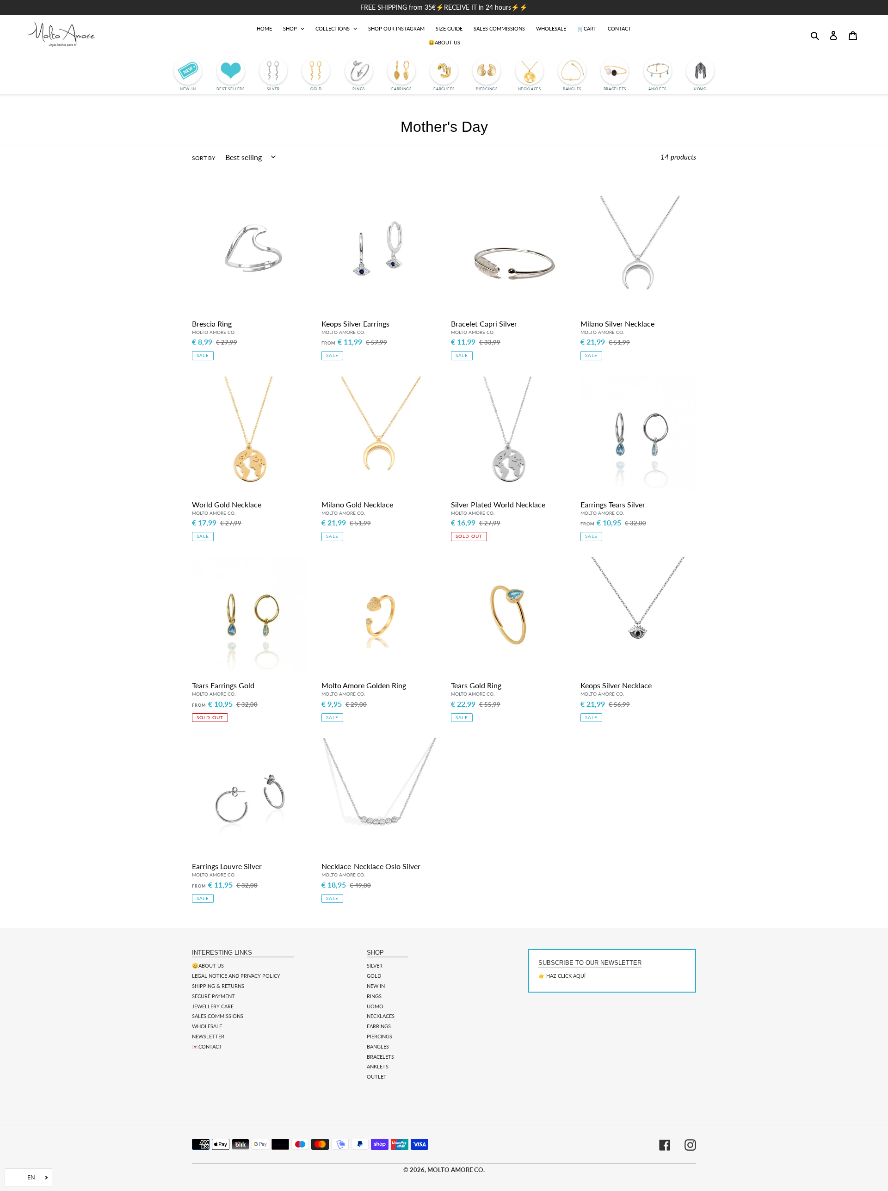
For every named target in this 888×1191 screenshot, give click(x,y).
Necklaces (381, 1016)
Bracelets (380, 1057)
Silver (374, 966)
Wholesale (207, 1026)
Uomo (375, 1006)
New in (376, 986)
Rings (374, 996)
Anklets (377, 1066)
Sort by (203, 157)
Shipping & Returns (218, 986)
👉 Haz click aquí (562, 976)
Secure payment (213, 996)
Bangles (378, 1046)
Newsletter (208, 1036)
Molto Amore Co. (456, 1169)
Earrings (379, 1026)
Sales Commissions (217, 1016)
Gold (374, 976)
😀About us (208, 966)
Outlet (377, 1077)
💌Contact (207, 1046)
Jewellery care (213, 1006)
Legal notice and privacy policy (236, 976)
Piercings (379, 1036)
